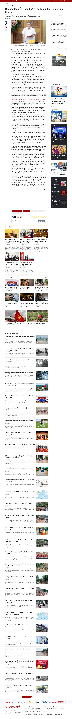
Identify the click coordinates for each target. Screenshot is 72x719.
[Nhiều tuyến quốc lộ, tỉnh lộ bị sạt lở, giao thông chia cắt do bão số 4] (42, 471)
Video (54, 125)
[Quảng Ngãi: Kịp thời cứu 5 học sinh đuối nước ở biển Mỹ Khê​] (42, 339)
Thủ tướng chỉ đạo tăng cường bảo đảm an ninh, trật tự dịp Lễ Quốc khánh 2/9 (19, 384)
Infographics (56, 84)
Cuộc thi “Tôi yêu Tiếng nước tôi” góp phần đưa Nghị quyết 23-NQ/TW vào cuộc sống (18, 433)
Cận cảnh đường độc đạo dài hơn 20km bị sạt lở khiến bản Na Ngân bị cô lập (19, 564)
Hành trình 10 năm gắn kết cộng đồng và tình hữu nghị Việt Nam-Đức (19, 421)
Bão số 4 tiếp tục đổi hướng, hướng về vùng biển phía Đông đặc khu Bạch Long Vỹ (18, 613)
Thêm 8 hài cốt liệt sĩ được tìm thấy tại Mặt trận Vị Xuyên (20, 444)
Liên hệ (64, 706)
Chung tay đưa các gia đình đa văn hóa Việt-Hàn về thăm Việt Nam (19, 408)
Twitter (6, 24)
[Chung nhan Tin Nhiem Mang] (61, 708)
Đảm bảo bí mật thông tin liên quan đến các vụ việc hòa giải (40, 241)
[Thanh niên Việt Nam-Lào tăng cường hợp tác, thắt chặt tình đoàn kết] (42, 399)
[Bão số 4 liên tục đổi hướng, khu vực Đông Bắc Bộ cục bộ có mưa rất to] (42, 494)
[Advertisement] (29, 198)
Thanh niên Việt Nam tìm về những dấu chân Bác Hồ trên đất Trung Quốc (20, 552)
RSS (39, 706)
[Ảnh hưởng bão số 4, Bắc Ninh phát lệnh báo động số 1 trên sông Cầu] (42, 531)
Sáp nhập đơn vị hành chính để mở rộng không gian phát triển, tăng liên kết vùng (59, 36)
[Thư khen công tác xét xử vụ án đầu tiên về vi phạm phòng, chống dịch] (27, 233)
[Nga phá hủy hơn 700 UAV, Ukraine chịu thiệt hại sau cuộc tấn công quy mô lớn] (63, 202)
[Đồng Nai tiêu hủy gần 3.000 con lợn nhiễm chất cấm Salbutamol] (42, 506)
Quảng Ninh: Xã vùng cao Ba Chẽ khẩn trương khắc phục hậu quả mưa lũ (19, 589)
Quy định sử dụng (34, 706)
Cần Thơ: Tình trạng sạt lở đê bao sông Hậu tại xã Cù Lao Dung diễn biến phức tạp (19, 540)
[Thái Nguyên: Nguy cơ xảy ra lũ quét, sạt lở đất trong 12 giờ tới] (42, 652)
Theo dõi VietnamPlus (35, 217)
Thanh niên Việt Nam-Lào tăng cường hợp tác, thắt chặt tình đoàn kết (19, 396)
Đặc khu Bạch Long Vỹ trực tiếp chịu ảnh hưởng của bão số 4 (19, 625)
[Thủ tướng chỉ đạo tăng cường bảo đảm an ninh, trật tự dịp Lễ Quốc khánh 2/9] (42, 387)
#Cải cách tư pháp (26, 210)
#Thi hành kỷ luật (41, 210)
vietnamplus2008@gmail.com (33, 713)
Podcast (56, 179)
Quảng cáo (60, 706)
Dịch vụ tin (54, 706)
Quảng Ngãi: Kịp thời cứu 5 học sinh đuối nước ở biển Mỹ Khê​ (20, 337)
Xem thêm (27, 696)
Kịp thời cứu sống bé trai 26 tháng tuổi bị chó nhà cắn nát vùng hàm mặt (59, 24)
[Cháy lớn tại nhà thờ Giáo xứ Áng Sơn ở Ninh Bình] (63, 193)
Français (50, 0)
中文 (56, 0)
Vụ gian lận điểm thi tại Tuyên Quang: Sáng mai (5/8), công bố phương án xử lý (58, 42)
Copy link (6, 30)
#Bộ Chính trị (34, 210)
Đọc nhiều (55, 21)
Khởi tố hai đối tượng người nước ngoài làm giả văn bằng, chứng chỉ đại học (20, 480)
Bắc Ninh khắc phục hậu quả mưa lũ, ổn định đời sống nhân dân (19, 577)
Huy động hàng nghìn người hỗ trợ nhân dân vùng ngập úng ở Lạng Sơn (18, 456)
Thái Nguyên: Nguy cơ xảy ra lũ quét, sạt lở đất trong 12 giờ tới (19, 649)
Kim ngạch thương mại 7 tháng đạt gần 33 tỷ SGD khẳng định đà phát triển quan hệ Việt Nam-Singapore (58, 101)
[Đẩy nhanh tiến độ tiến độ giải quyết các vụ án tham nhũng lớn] (12, 256)
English (47, 0)
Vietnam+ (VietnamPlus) (13, 1)
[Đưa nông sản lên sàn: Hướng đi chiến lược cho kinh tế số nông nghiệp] (63, 183)
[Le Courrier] (54, 702)
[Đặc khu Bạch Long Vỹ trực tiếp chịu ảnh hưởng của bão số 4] (42, 628)
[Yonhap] (38, 702)
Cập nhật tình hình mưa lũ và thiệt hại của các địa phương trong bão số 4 (18, 349)
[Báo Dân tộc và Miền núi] (6, 702)
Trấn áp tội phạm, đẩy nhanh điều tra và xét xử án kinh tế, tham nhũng (12, 241)
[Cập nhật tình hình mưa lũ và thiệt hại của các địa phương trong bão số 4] (42, 352)
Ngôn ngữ (46, 706)
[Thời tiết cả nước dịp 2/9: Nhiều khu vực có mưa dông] (42, 375)
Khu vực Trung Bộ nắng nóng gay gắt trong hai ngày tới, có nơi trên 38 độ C (19, 601)
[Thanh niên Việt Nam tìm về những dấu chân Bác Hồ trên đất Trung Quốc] (42, 555)
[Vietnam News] (46, 702)
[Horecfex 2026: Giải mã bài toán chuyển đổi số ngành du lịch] (59, 132)
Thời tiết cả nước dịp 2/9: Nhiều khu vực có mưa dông (19, 372)
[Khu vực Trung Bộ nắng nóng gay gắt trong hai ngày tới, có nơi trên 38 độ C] (42, 604)
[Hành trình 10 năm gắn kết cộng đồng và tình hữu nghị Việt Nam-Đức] (42, 423)
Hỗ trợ (42, 706)
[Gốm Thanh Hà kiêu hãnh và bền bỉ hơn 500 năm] (59, 149)
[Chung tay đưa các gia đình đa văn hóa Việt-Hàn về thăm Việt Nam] (42, 411)
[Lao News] (21, 702)
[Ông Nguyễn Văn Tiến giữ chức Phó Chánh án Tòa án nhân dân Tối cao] (28, 99)
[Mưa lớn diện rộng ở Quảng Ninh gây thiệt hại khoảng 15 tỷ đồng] (42, 519)
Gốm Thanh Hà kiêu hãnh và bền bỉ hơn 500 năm (58, 156)
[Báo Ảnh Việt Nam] (60, 702)
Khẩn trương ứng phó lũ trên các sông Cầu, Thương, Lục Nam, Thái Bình (19, 674)
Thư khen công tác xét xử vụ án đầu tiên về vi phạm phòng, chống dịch (26, 241)
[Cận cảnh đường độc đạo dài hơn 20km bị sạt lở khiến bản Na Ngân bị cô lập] (42, 567)
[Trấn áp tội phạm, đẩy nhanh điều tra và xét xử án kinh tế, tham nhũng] (12, 233)
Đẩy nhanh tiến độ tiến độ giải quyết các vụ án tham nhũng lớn (11, 264)
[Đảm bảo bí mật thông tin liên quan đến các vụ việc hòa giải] (41, 233)
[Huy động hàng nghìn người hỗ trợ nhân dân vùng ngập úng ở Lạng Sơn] (42, 459)
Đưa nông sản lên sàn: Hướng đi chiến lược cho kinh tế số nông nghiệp (55, 183)
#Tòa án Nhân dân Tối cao (16, 210)
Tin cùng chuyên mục (12, 333)
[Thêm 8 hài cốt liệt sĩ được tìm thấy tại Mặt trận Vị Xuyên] (42, 447)
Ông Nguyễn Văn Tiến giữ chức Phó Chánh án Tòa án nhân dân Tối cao (26, 264)
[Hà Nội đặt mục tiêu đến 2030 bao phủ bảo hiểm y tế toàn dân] (42, 640)
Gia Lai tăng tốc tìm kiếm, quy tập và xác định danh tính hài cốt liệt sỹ (19, 686)
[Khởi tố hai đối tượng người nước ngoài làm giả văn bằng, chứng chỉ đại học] (42, 483)
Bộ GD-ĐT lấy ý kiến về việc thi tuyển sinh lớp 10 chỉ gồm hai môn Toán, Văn (58, 47)
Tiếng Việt (43, 0)
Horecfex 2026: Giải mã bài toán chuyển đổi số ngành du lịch (59, 139)
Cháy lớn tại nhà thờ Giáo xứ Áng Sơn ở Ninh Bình (56, 193)
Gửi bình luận (41, 221)
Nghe (55, 187)
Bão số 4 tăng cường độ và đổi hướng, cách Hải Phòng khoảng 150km (19, 360)
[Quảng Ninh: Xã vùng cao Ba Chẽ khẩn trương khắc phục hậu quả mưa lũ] (42, 591)
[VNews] (65, 702)
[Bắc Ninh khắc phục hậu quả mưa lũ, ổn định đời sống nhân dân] (42, 579)
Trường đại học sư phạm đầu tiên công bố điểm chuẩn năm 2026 (58, 30)
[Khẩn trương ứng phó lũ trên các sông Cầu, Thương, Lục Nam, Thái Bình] (42, 676)
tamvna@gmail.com (49, 709)
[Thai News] (24, 702)
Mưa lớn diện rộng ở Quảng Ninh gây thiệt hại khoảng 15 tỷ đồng (19, 516)
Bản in (6, 27)
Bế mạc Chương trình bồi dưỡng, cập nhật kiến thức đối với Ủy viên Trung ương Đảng (19, 662)
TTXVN (50, 706)
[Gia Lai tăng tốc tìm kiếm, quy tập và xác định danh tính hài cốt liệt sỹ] (42, 689)
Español (53, 0)
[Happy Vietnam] (30, 702)
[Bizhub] (16, 702)
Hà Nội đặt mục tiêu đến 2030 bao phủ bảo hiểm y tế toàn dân (18, 637)
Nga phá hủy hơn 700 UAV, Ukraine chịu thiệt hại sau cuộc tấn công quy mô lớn (56, 202)
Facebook (6, 22)
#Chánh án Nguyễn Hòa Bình (17, 213)
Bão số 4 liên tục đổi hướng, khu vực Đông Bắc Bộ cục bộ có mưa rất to (19, 492)
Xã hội (6, 4)
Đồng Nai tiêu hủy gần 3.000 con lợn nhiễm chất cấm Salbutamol (19, 504)
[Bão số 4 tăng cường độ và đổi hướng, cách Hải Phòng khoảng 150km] (42, 363)
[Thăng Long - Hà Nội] (62, 0)
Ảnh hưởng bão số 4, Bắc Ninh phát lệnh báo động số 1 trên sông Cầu (19, 528)
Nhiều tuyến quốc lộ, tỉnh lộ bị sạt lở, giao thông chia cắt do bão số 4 (19, 469)
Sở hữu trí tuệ (27, 706)
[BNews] (12, 702)
